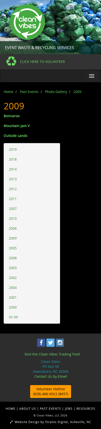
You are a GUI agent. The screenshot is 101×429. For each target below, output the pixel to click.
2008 (13, 258)
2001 (13, 297)
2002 (13, 277)
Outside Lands (15, 135)
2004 (13, 287)
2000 (13, 307)
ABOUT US (28, 408)
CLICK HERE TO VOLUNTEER (42, 61)
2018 (13, 159)
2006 (13, 228)
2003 (13, 267)
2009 (13, 238)
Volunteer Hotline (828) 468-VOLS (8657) (50, 391)
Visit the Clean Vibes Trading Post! (52, 354)
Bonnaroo (12, 115)
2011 (13, 198)
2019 (13, 149)
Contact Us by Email (50, 376)
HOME (11, 408)
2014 (13, 169)
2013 (13, 179)
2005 (13, 248)
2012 (13, 189)
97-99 (13, 317)
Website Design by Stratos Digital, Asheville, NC (52, 422)
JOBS (69, 408)
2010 (13, 218)
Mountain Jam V (17, 125)
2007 (13, 208)
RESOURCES (85, 408)
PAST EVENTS (51, 408)
